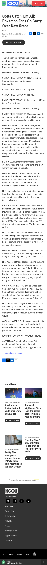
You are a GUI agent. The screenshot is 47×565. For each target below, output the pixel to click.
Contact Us (8, 541)
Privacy (7, 526)
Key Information (10, 516)
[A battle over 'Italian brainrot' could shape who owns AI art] (13, 393)
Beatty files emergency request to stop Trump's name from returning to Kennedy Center (13, 459)
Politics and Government (12, 402)
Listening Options (11, 531)
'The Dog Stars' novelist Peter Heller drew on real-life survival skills (33, 446)
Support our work (11, 536)
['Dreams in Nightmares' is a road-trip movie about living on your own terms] (33, 393)
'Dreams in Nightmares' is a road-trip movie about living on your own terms (33, 411)
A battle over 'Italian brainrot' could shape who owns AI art (13, 409)
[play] (3, 562)
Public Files (8, 521)
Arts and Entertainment (13, 353)
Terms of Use (9, 511)
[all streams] (44, 562)
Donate (40, 3)
